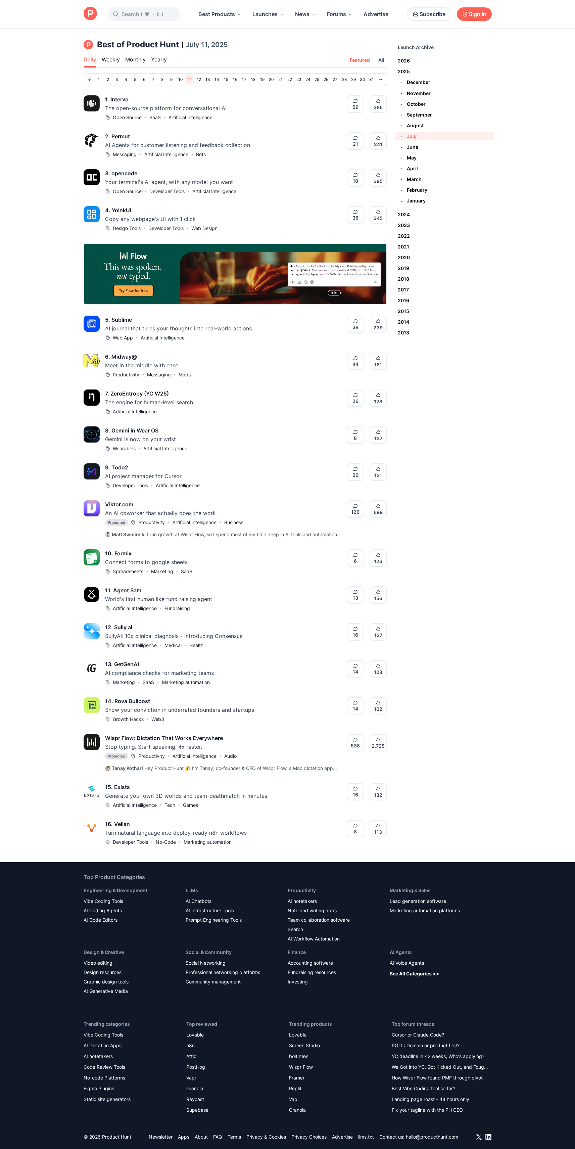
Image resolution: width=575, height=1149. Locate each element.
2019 (403, 268)
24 (307, 79)
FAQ (217, 1137)
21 (280, 79)
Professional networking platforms (223, 972)
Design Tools (127, 228)
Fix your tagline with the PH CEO (427, 1110)
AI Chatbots (198, 901)
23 (298, 79)
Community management (213, 981)
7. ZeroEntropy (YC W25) (137, 393)
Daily (90, 59)
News (302, 14)
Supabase (197, 1110)
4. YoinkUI (118, 210)
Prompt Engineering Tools (214, 920)
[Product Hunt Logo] (90, 14)
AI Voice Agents (407, 963)
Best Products (216, 14)
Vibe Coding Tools (103, 901)
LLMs (192, 890)
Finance (297, 952)
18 (253, 79)
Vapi (191, 1078)
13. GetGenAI (122, 664)
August (412, 125)
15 (226, 79)
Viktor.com (119, 504)
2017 (403, 289)
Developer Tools (167, 191)
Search (295, 929)
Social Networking (206, 963)
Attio (191, 1056)
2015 (403, 311)
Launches (265, 14)
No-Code (166, 842)
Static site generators (107, 1099)
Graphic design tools (106, 981)
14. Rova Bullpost (127, 701)
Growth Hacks (128, 719)
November (416, 93)
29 (353, 79)
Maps (185, 374)
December (415, 82)
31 (371, 79)
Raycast (195, 1099)
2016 (403, 300)
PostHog (195, 1067)
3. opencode (121, 173)
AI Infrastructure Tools (210, 910)
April (409, 168)
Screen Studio (304, 1045)
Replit (295, 1088)
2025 (404, 71)
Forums (336, 14)
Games (190, 805)
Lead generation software (418, 901)
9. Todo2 (116, 467)
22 (289, 79)
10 (180, 79)
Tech (169, 805)
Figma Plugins (99, 1088)
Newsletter (161, 1137)
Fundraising (177, 608)
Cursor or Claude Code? (418, 1035)
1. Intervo (117, 99)
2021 (403, 246)
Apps (183, 1137)
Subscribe (432, 14)
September (416, 115)
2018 (403, 279)
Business (233, 522)
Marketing (162, 571)
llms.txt (366, 1137)
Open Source (127, 117)
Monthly (135, 59)
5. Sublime (118, 319)
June (409, 147)
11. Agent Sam (123, 590)
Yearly (159, 59)
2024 (404, 214)
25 (317, 79)
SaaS (155, 117)
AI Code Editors (100, 920)
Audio (230, 756)
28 (344, 79)
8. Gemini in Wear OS (131, 430)
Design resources (103, 972)
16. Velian (117, 824)
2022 (404, 236)
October (413, 104)
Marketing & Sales (410, 890)
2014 (403, 322)
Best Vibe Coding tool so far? (423, 1088)
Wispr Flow (301, 1067)
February (414, 190)
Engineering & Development (115, 890)
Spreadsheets (128, 571)
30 (362, 79)
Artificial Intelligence (190, 117)
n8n (190, 1045)
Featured (360, 60)
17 (244, 79)
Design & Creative (104, 952)
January (413, 200)
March (411, 179)
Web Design (204, 228)
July (409, 136)
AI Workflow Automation (314, 938)
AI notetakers (302, 901)
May (409, 157)
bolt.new (298, 1056)
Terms (234, 1137)
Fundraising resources (312, 972)
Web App (123, 337)
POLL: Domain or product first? (426, 1045)
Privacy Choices (309, 1137)
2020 (404, 257)
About (201, 1137)
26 (326, 79)
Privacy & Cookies (266, 1137)
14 (216, 79)
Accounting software (310, 963)
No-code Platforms (104, 1078)
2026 (404, 60)
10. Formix (118, 553)
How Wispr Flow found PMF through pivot (437, 1078)
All (381, 60)
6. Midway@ (121, 356)
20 (271, 79)
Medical (173, 645)
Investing (298, 981)
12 (199, 79)
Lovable (195, 1035)
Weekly (111, 59)
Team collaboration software (319, 920)
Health (196, 645)
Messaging (125, 154)
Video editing (98, 963)
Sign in (477, 14)
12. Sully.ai (118, 627)
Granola (194, 1088)
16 (235, 79)
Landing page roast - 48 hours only (430, 1099)
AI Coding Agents (103, 910)
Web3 (157, 719)
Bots (201, 154)
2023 (404, 225)
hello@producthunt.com (432, 1137)
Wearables (124, 448)
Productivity (126, 374)
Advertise (376, 14)
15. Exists (117, 787)
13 (207, 79)
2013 (403, 332)
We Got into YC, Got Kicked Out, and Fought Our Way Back (440, 1067)
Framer (296, 1078)
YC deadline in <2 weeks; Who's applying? (438, 1056)
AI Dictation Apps (103, 1045)
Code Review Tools (104, 1067)
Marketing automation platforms (425, 910)
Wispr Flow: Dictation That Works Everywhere (164, 738)
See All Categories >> (414, 973)
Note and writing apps (312, 910)
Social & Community (209, 952)
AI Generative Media (106, 991)
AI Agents (401, 952)
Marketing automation (186, 682)
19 (262, 79)
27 (335, 79)
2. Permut (117, 136)
